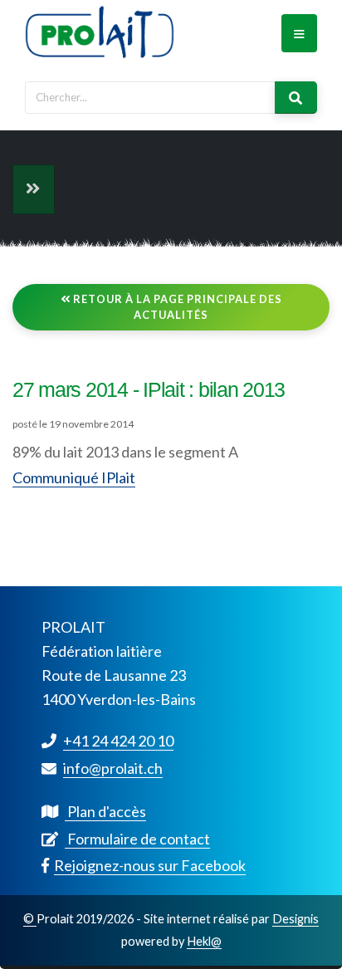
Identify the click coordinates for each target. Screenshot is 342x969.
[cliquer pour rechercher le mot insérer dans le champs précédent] (296, 97)
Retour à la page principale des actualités (176, 306)
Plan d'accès (105, 811)
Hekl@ (204, 941)
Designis (295, 919)
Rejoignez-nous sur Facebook (150, 865)
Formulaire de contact (137, 839)
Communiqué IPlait (73, 477)
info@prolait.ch (113, 768)
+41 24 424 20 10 (118, 741)
